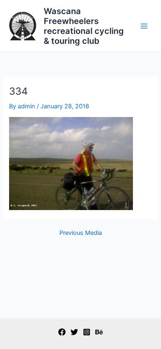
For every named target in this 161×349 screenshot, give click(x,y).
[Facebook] (62, 332)
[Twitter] (74, 332)
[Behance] (99, 332)
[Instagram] (86, 332)
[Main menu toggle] (144, 26)
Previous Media (80, 233)
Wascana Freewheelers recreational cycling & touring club (84, 26)
